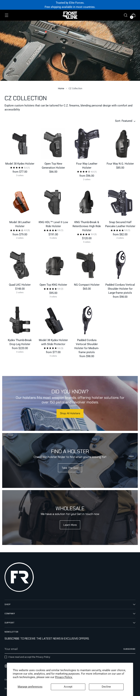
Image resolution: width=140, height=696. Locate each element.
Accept (68, 686)
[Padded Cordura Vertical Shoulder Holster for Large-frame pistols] (120, 265)
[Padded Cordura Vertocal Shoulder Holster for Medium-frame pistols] (87, 320)
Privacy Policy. (64, 677)
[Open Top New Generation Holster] (53, 143)
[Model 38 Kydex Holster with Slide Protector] (53, 320)
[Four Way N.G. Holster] (120, 143)
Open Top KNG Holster (53, 284)
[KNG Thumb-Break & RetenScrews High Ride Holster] (87, 202)
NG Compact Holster (87, 284)
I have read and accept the (29, 657)
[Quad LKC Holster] (20, 265)
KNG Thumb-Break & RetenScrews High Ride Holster (87, 226)
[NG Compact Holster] (87, 265)
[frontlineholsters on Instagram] (7, 666)
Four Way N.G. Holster (120, 163)
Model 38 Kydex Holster (19, 163)
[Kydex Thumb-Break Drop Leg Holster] (20, 320)
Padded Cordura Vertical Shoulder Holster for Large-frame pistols (120, 288)
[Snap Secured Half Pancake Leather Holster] (120, 202)
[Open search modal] (125, 15)
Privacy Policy (43, 657)
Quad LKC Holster (20, 284)
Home (61, 88)
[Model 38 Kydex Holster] (20, 143)
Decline (106, 686)
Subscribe (129, 649)
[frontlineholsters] (70, 15)
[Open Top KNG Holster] (53, 265)
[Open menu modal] (6, 15)
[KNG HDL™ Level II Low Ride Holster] (53, 202)
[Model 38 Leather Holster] (20, 202)
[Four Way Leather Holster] (87, 143)
